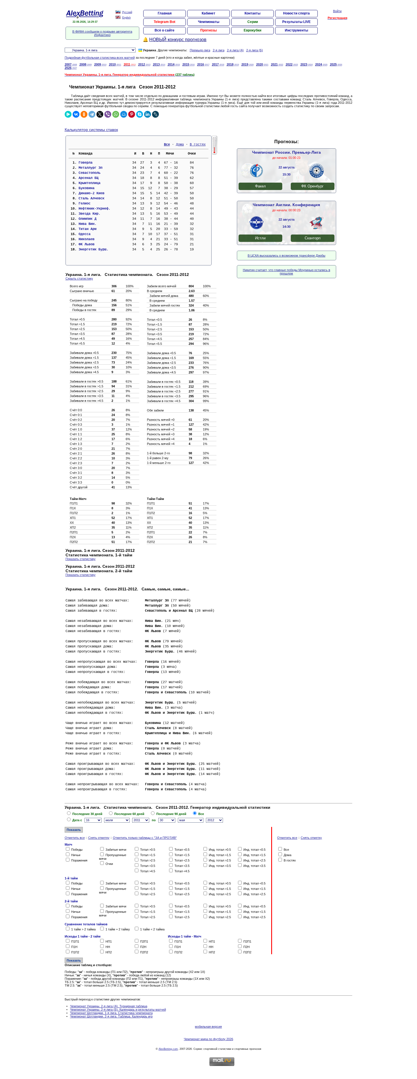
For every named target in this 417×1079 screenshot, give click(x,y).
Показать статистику (81, 559)
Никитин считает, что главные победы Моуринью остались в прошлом (286, 271)
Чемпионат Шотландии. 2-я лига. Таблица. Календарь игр (111, 1016)
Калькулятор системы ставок (91, 129)
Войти (337, 11)
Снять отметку (98, 837)
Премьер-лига (200, 50)
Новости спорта (296, 13)
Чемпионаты (208, 22)
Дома (180, 145)
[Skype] (139, 114)
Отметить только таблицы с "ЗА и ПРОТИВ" (145, 837)
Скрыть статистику (79, 278)
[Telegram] (92, 114)
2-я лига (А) (235, 50)
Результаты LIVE (296, 22)
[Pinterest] (131, 114)
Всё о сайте (164, 30)
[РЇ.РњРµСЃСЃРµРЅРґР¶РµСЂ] (68, 114)
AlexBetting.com (168, 1049)
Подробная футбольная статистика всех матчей (100, 57)
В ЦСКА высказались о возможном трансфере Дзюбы (286, 255)
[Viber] (107, 114)
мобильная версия (208, 1026)
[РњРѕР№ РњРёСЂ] (123, 114)
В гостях (198, 145)
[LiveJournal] (155, 114)
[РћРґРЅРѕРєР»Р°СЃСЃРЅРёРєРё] (84, 114)
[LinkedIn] (147, 114)
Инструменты (296, 30)
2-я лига (218, 50)
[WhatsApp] (115, 114)
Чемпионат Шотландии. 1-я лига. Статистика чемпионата (111, 1013)
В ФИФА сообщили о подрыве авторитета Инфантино (102, 33)
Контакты (252, 13)
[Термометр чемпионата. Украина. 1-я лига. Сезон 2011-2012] (214, 153)
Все (167, 145)
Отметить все (75, 837)
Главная (165, 13)
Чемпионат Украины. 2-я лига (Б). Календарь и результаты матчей (118, 1009)
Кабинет (208, 13)
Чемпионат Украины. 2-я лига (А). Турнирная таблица (108, 1006)
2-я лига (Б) (254, 50)
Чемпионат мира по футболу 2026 (208, 1039)
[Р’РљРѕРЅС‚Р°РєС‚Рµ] (76, 114)
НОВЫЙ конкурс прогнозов (178, 39)
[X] (99, 114)
